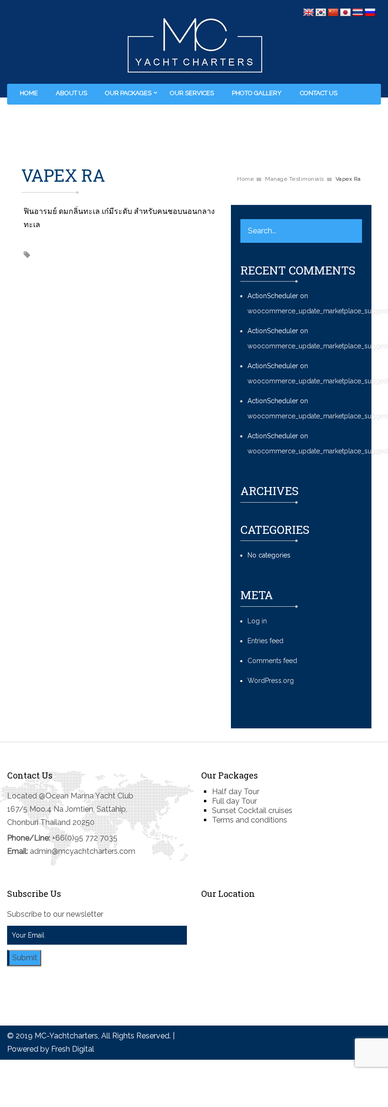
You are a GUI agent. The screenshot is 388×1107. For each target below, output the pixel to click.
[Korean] (320, 13)
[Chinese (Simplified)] (333, 13)
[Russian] (370, 13)
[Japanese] (345, 13)
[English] (308, 13)
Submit (24, 957)
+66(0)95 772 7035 (84, 837)
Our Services (192, 93)
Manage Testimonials (294, 179)
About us (71, 93)
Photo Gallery (257, 93)
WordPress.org (270, 680)
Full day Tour (234, 801)
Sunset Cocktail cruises (252, 810)
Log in (257, 621)
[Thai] (357, 13)
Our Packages (128, 93)
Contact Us (318, 93)
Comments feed (272, 660)
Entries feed (265, 641)
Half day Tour (235, 791)
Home (29, 93)
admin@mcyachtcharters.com (82, 851)
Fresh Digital (72, 1049)
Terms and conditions (249, 819)
